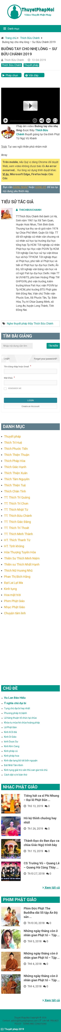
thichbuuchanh (30, 209)
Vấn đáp (33, 75)
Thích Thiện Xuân (15, 473)
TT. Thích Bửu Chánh (18, 515)
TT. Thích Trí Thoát (16, 528)
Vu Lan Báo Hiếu (15, 697)
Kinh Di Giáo (10, 736)
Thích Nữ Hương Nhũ (18, 570)
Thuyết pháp (31, 65)
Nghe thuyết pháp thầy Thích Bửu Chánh (30, 323)
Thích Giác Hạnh (15, 467)
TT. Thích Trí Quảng (17, 497)
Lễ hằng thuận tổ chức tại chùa (20, 717)
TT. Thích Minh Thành (18, 534)
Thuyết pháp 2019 (14, 1029)
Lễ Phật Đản (10, 727)
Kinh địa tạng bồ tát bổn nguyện (20, 760)
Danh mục (13, 28)
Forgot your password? (45, 358)
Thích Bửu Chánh (30, 38)
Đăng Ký (40, 187)
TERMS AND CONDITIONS (34, 1024)
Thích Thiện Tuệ (15, 485)
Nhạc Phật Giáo (14, 607)
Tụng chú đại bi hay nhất (17, 708)
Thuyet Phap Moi (22, 1017)
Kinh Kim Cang (11, 746)
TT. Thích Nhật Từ (16, 509)
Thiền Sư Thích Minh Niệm (22, 558)
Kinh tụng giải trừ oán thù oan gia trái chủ (25, 770)
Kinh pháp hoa (11, 755)
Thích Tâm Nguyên (16, 479)
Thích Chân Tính (15, 491)
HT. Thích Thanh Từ (17, 540)
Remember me (14, 388)
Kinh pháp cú (11, 751)
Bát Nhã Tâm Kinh (13, 765)
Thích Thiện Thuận (16, 455)
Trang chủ (11, 38)
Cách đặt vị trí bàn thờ (15, 774)
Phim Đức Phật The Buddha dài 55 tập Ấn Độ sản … (41, 913)
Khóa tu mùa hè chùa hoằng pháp (22, 722)
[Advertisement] (30, 646)
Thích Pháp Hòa (14, 461)
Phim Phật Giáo (14, 601)
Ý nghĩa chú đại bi (15, 703)
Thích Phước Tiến (16, 448)
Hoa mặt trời (12, 595)
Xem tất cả (52, 887)
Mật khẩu (8, 378)
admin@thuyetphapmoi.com (24, 1020)
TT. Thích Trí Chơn (16, 503)
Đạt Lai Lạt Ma (13, 582)
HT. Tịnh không (14, 546)
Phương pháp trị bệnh (15, 713)
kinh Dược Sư (11, 741)
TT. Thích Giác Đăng (17, 522)
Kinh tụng (10, 589)
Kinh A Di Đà (10, 732)
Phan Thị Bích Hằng (17, 576)
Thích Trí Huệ (13, 442)
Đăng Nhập (20, 187)
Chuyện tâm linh (15, 613)
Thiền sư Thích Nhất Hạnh (21, 564)
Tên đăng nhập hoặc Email (16, 366)
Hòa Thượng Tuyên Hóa (20, 552)
